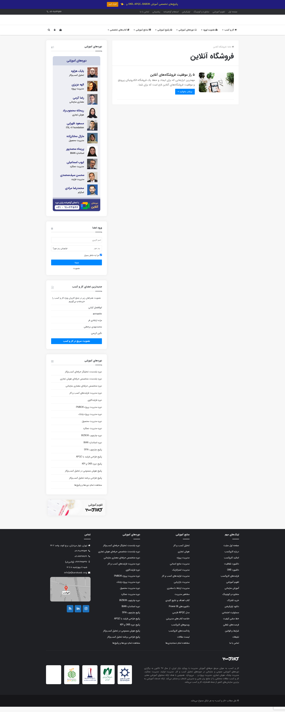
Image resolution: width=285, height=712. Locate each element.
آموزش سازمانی (232, 593)
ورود (76, 267)
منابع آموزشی (142, 35)
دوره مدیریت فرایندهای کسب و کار (85, 398)
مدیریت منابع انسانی (180, 569)
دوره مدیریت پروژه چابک (90, 419)
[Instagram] (86, 614)
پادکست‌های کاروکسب (179, 636)
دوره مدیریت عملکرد (92, 433)
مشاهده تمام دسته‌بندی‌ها (178, 648)
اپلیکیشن (186, 12)
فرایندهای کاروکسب (230, 581)
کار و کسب (229, 35)
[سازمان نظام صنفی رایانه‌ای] (107, 685)
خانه (230, 52)
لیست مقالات (183, 642)
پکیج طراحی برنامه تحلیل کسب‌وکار (85, 483)
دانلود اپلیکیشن (232, 612)
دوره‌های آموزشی (186, 35)
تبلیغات (235, 642)
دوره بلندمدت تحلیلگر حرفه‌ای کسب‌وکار (83, 377)
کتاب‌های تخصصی (118, 35)
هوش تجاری (184, 557)
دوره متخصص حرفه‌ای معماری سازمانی (84, 391)
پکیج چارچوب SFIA (93, 455)
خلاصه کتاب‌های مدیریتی (178, 624)
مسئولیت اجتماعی (230, 618)
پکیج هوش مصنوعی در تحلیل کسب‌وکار (83, 476)
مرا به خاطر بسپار (92, 260)
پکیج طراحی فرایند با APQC (89, 462)
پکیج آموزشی (163, 35)
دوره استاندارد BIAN (93, 448)
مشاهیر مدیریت (182, 599)
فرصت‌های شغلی (231, 630)
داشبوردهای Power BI (179, 612)
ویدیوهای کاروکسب (180, 630)
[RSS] (70, 614)
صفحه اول (232, 12)
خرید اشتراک (233, 605)
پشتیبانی (156, 12)
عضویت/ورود (209, 35)
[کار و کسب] (218, 22)
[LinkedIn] (78, 614)
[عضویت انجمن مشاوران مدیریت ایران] (125, 686)
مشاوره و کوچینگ (201, 12)
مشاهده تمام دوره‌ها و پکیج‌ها (88, 490)
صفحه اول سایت (231, 551)
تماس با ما (144, 12)
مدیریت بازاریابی (182, 587)
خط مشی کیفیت (231, 624)
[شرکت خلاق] (71, 687)
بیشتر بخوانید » (185, 97)
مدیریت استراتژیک (181, 575)
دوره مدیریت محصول (92, 426)
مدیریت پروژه (183, 563)
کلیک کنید (113, 4)
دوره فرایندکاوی (95, 405)
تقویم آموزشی (219, 12)
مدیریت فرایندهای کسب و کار (176, 581)
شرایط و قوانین (232, 636)
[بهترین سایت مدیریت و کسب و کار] (89, 685)
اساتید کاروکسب (231, 563)
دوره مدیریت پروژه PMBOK (89, 412)
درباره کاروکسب (231, 557)
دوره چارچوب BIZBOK (91, 441)
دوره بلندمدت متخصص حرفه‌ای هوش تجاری (81, 384)
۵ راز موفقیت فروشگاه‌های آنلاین (172, 80)
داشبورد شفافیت (231, 569)
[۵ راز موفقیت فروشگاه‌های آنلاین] (216, 88)
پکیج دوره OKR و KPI (92, 469)
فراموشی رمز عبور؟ (60, 253)
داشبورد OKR (233, 575)
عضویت (76, 273)
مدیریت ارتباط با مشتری (178, 593)
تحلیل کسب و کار (181, 551)
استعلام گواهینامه (171, 12)
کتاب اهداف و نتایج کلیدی (177, 605)
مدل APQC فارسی (181, 618)
